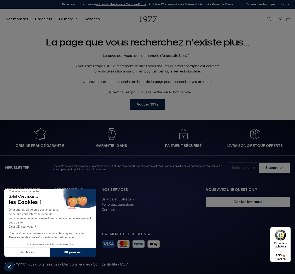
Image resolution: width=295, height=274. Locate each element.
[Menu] (288, 229)
